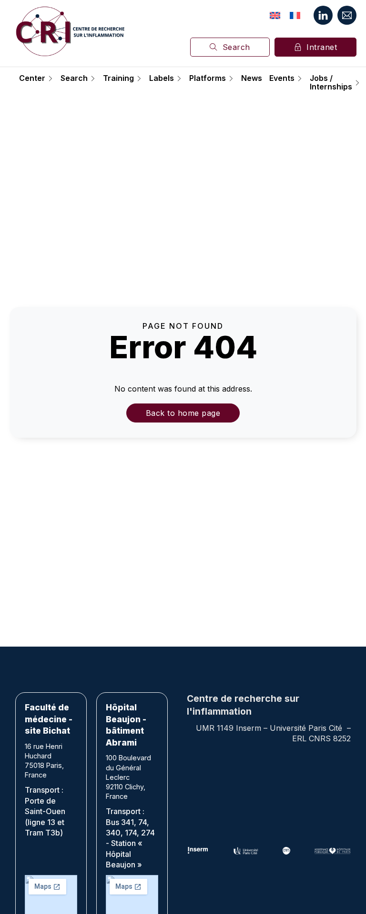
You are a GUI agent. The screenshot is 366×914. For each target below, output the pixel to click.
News (251, 78)
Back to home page (183, 413)
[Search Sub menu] (93, 78)
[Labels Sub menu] (179, 78)
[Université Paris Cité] (246, 851)
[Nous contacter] (346, 15)
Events (282, 78)
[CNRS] (286, 851)
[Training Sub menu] (139, 78)
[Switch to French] (295, 15)
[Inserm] (198, 851)
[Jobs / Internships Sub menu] (357, 83)
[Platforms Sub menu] (231, 78)
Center (32, 78)
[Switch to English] (275, 15)
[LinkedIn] (323, 15)
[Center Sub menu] (50, 78)
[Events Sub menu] (300, 78)
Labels (161, 78)
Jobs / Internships (331, 82)
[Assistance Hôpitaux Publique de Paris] (332, 851)
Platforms (207, 78)
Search (236, 47)
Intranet (321, 47)
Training (118, 78)
